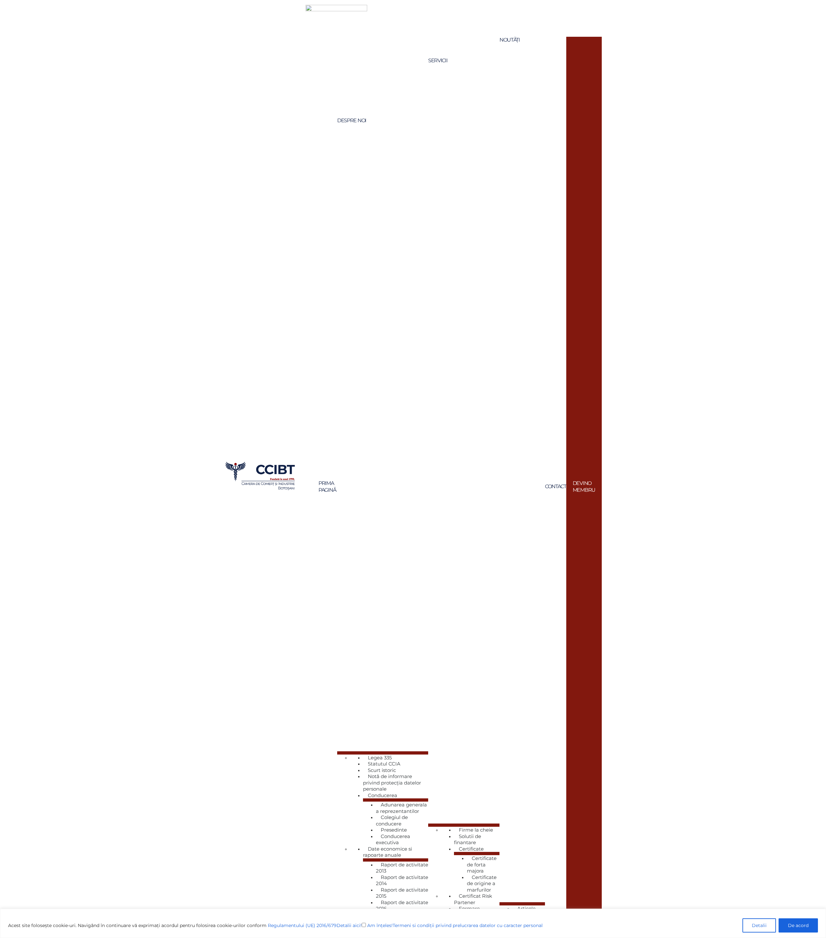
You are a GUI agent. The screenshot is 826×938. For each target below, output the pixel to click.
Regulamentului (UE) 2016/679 (302, 925)
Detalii (759, 925)
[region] (413, 923)
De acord (798, 925)
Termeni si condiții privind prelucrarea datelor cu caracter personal (468, 925)
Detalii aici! (349, 925)
